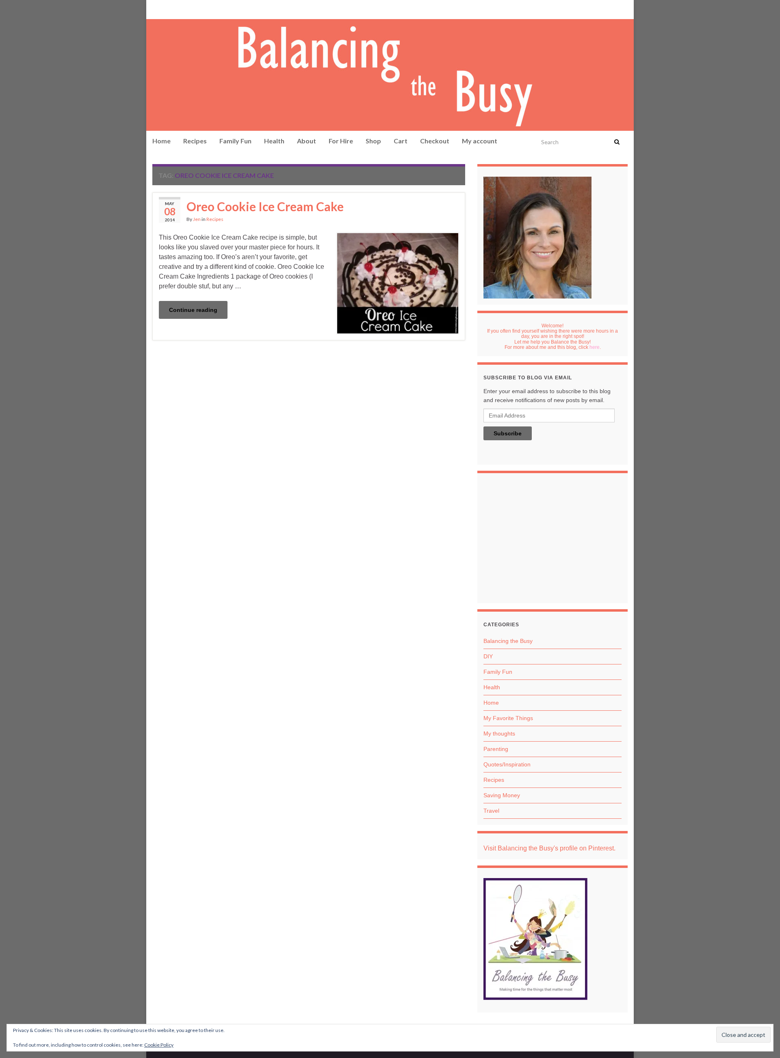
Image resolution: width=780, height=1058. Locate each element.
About (306, 141)
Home (161, 141)
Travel (491, 810)
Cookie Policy (158, 1045)
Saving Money (501, 795)
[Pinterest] (156, 9)
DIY (488, 656)
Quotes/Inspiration (507, 764)
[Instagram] (181, 9)
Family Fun (235, 141)
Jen (197, 219)
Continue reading (193, 310)
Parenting (495, 749)
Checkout (434, 141)
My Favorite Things (508, 718)
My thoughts (499, 733)
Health (274, 141)
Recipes (195, 141)
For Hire (341, 141)
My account (479, 141)
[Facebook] (169, 9)
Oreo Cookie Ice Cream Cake (265, 206)
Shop (373, 141)
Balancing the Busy (508, 641)
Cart (400, 141)
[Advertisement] (552, 540)
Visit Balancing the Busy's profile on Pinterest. (549, 848)
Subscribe (508, 433)
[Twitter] (195, 9)
